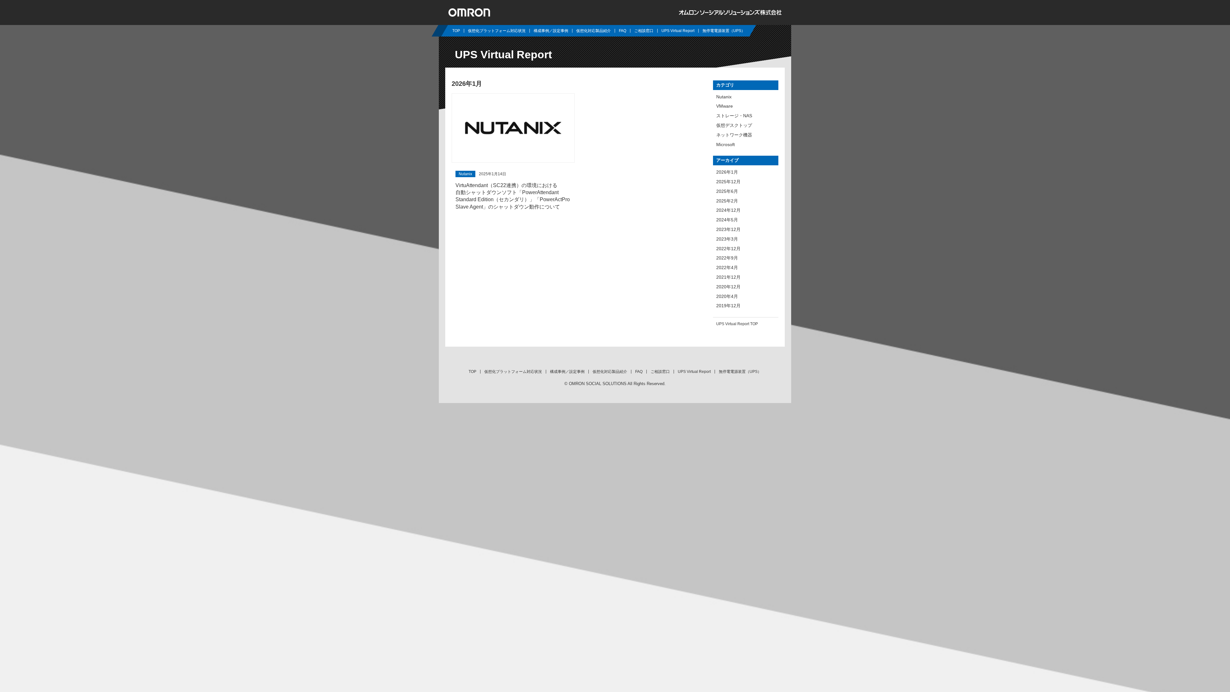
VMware (724, 106)
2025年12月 (728, 181)
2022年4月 (727, 267)
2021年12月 (728, 277)
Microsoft (725, 144)
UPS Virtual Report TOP (737, 324)
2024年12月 (728, 210)
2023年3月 (727, 239)
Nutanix (724, 96)
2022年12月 (728, 248)
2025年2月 (727, 200)
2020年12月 (728, 286)
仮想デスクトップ (734, 125)
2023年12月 (728, 229)
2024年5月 (727, 219)
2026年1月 (727, 172)
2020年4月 (727, 296)
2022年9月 (727, 257)
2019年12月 (728, 305)
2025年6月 (727, 191)
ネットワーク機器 (734, 134)
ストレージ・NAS (734, 115)
